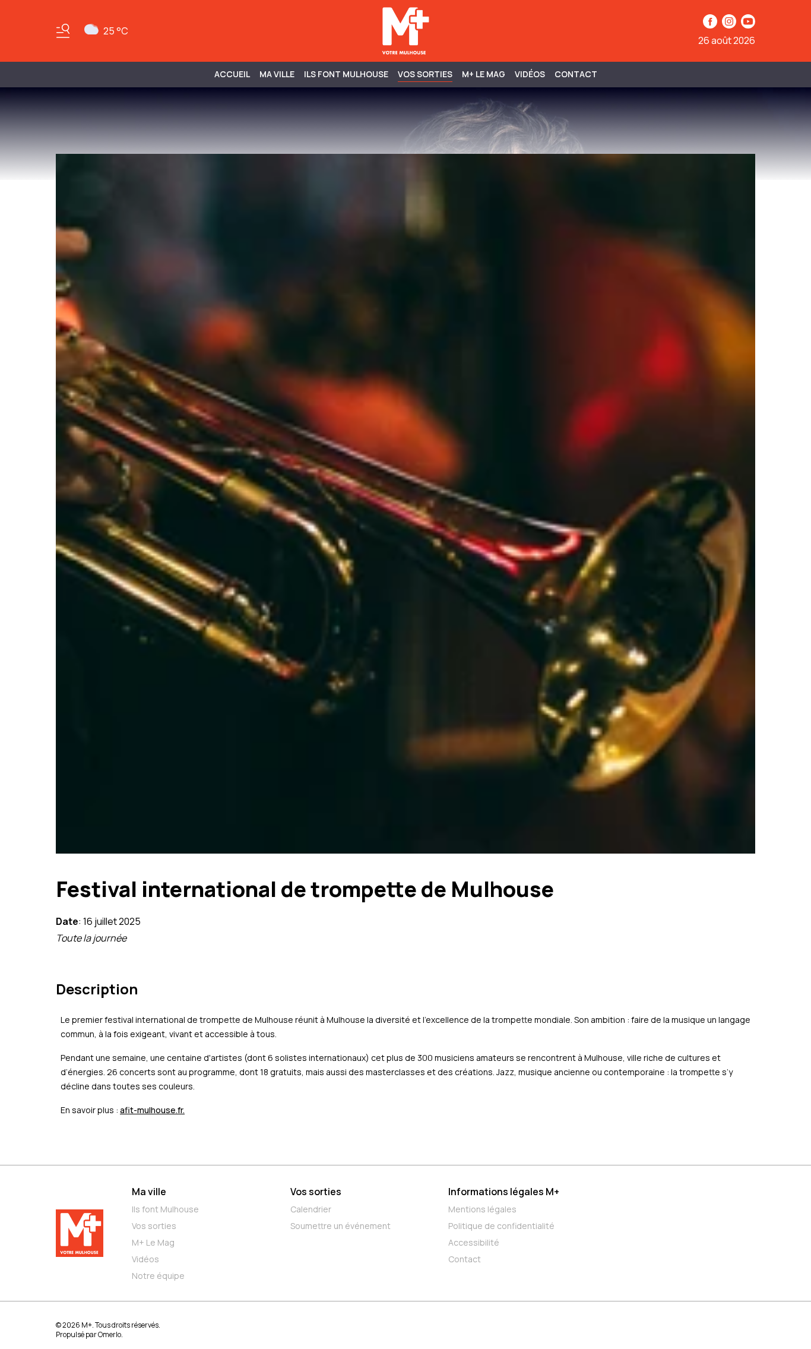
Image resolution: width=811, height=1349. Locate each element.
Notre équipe (158, 1275)
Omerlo (109, 1334)
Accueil (232, 74)
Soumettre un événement (340, 1225)
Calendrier (310, 1209)
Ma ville (149, 1191)
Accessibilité (473, 1242)
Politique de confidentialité (501, 1225)
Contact (576, 74)
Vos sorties (425, 74)
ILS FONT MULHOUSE (346, 74)
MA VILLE (276, 74)
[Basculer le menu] (63, 31)
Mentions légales (482, 1209)
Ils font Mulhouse (165, 1209)
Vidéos (530, 74)
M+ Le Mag (483, 74)
